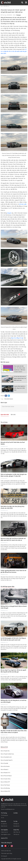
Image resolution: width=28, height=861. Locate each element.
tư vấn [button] (15, 821)
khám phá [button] (16, 829)
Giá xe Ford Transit (5, 785)
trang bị (9, 213)
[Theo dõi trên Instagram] (12, 846)
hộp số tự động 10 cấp (17, 338)
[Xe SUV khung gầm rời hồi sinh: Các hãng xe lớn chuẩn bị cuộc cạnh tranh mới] (14, 629)
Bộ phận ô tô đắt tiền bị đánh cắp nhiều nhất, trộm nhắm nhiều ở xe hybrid (14, 731)
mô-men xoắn (22, 204)
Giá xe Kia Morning (5, 788)
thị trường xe (4, 815)
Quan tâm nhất (5, 414)
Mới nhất (13, 414)
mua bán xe (16, 826)
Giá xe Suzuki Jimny (5, 778)
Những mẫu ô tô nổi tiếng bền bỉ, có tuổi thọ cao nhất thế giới (13, 701)
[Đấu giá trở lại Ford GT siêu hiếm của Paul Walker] (14, 432)
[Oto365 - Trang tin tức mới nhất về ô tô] (6, 2)
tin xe (2, 817)
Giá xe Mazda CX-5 (5, 772)
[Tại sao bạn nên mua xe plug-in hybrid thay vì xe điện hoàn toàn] (7, 379)
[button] (23, 3)
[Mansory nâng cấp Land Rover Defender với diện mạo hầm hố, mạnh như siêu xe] (14, 528)
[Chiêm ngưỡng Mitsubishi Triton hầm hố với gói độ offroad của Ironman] (14, 560)
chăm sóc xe (4, 832)
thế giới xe (16, 834)
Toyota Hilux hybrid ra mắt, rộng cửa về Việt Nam (19, 388)
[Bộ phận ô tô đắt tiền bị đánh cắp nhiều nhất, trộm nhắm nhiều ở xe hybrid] (14, 721)
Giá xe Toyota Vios (5, 750)
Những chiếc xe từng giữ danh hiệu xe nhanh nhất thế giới (14, 607)
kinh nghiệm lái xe (5, 834)
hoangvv (18, 15)
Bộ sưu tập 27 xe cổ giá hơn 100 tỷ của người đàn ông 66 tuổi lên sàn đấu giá (13, 671)
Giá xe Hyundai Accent (6, 757)
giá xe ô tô (4, 838)
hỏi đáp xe (16, 823)
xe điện (15, 813)
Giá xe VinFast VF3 (5, 791)
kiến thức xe (16, 832)
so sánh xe (4, 823)
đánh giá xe (4, 826)
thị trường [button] (4, 813)
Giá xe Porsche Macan (6, 775)
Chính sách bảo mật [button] (6, 850)
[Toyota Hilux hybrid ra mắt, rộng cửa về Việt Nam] (7, 388)
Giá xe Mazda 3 (4, 769)
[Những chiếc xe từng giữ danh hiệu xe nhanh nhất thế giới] (14, 597)
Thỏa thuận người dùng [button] (6, 853)
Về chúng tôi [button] (4, 856)
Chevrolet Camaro (8, 399)
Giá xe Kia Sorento (5, 766)
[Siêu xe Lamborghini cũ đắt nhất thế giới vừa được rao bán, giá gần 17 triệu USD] (14, 464)
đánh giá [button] (3, 821)
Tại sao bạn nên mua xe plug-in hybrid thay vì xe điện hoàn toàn (20, 378)
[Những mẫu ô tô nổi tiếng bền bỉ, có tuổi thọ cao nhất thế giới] (14, 691)
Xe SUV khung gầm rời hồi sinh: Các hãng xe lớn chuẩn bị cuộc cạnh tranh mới (13, 639)
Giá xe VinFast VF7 (5, 782)
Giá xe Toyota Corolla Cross (7, 754)
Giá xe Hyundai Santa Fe (6, 760)
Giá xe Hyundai (4, 763)
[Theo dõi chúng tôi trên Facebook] (2, 846)
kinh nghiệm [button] (4, 829)
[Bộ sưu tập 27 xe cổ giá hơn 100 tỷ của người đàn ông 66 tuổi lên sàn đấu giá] (14, 660)
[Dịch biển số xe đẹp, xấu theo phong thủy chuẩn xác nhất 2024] (14, 496)
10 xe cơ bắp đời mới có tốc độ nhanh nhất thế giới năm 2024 (14, 51)
